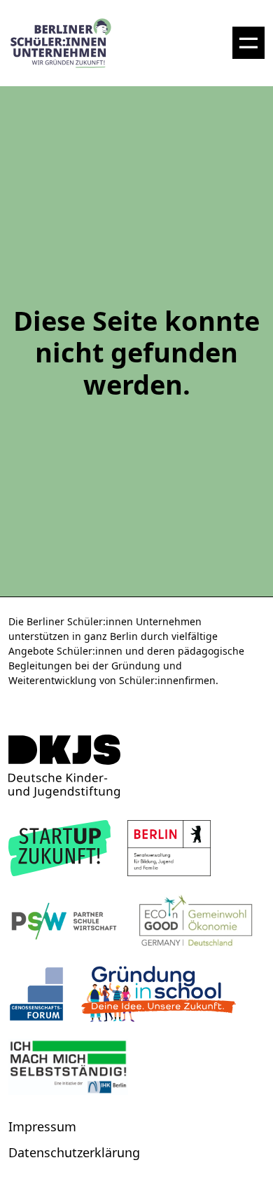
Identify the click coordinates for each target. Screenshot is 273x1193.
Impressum (42, 1126)
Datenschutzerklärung (74, 1152)
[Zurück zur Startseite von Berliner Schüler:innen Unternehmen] (136, 766)
